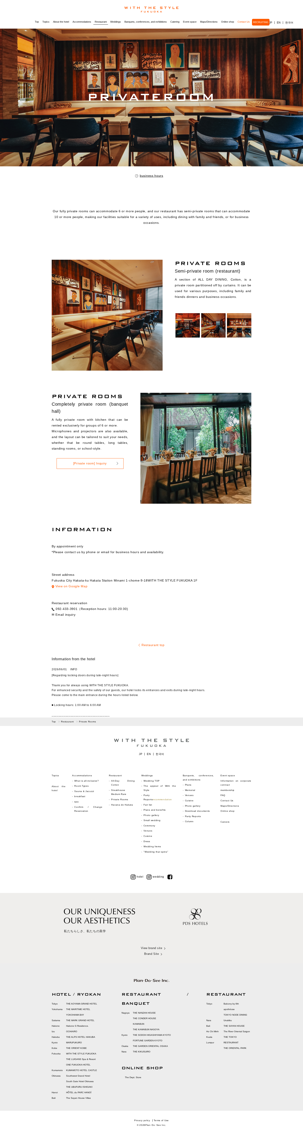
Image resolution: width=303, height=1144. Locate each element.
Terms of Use (161, 1120)
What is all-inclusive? (86, 781)
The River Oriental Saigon (237, 1031)
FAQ (222, 795)
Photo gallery (151, 815)
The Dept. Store (133, 1077)
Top (37, 21)
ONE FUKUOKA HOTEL (78, 1064)
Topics (45, 21)
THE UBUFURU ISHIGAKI (79, 1087)
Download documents (197, 811)
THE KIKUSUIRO (141, 1051)
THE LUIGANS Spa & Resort (81, 1059)
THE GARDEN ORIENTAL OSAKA (150, 1046)
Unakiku (228, 1020)
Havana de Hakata (122, 805)
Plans (188, 785)
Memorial (190, 790)
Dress (147, 841)
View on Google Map (71, 586)
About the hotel (61, 21)
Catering (174, 21)
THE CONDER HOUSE (144, 1018)
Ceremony (149, 825)
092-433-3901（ (68, 609)
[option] (188, 325)
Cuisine (148, 836)
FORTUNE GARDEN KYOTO (147, 1040)
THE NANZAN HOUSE (144, 1013)
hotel (140, 876)
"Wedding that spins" (156, 852)
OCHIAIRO (71, 1031)
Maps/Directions (209, 21)
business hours (151, 175)
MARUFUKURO (74, 1042)
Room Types (81, 786)
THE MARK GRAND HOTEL (80, 1020)
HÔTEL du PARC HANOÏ (78, 1092)
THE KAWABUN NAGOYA (146, 1029)
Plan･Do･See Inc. (155, 1125)
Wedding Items (152, 846)
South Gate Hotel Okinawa (80, 1081)
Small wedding (152, 820)
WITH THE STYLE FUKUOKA (81, 1053)
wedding (158, 876)
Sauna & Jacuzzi (84, 791)
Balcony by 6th (231, 1003)
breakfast (79, 796)
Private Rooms (119, 799)
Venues (148, 830)
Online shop (227, 21)
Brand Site (151, 953)
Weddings (115, 21)
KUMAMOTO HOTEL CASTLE (81, 1070)
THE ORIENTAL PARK (235, 1048)
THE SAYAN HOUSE (234, 1026)
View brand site (151, 948)
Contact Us (244, 21)
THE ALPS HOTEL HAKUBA (80, 1037)
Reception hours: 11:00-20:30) (104, 609)
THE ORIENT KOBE (76, 1048)
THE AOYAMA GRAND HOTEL (81, 1003)
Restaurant (101, 21)
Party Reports (193, 816)
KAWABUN (138, 1024)
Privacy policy (142, 1120)
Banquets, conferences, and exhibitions (145, 21)
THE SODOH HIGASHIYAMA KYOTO (152, 1035)
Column (189, 821)
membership (227, 790)
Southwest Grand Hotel (78, 1076)
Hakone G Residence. (77, 1026)
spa (76, 801)
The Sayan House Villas (78, 1098)
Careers (225, 822)
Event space (190, 21)
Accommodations (82, 21)
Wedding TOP (152, 781)
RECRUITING (260, 22)
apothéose (229, 1009)
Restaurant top (153, 645)
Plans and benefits (155, 810)
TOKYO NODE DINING (235, 1015)
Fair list (148, 805)
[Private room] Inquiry (90, 463)
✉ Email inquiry (64, 614)
